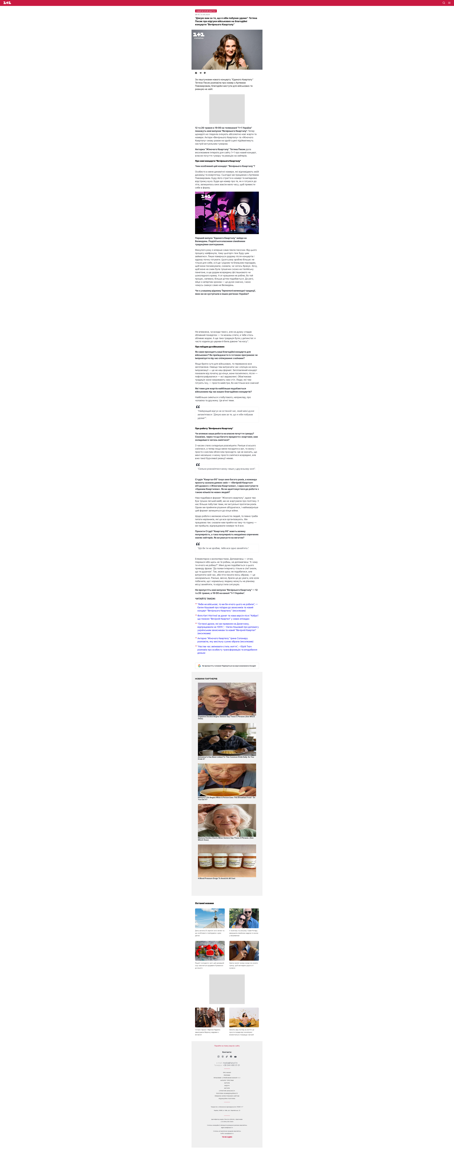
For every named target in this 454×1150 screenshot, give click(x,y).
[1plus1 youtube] (235, 1057)
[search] (443, 2)
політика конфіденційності (227, 1093)
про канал (227, 1072)
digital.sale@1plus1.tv (227, 1127)
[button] (449, 3)
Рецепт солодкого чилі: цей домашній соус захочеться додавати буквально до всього (209, 965)
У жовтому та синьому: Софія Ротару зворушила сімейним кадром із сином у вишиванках (243, 933)
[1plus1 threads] (223, 1057)
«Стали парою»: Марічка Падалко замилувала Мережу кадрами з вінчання (207, 1032)
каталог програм (227, 1080)
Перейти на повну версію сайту (227, 1046)
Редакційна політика (227, 1098)
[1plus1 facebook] (231, 1057)
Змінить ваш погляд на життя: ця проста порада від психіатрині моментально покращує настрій (241, 1032)
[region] (227, 109)
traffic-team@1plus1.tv (227, 1133)
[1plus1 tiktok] (227, 1057)
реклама (227, 1075)
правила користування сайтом (227, 1096)
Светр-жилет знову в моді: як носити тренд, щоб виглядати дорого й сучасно (243, 965)
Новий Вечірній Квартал (206, 11)
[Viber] (205, 73)
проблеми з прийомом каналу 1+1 (227, 1077)
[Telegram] (200, 73)
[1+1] (7, 3)
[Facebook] (196, 73)
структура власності (227, 1090)
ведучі (227, 1085)
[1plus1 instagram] (218, 1057)
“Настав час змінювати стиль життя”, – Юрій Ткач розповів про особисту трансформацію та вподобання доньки (227, 649)
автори (227, 1088)
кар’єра (227, 1083)
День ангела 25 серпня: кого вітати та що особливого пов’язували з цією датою (209, 933)
